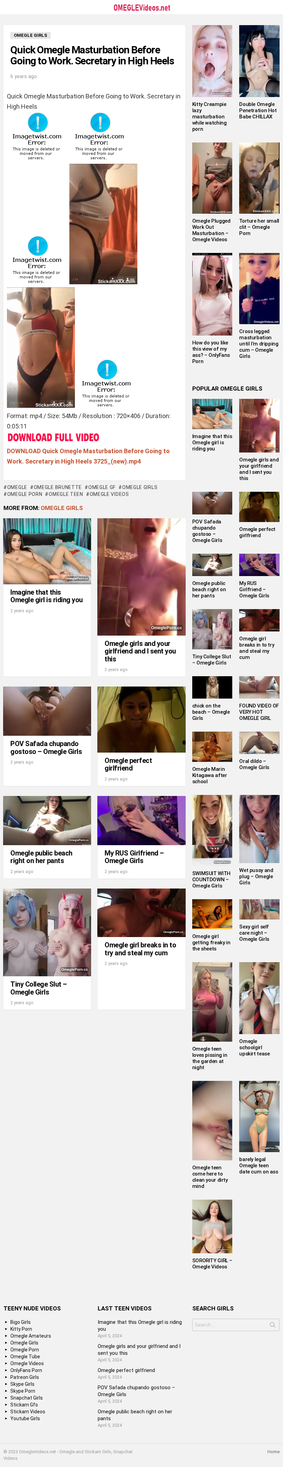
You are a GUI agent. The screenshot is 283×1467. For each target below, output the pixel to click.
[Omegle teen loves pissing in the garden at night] (212, 1002)
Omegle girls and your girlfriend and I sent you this (140, 651)
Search (273, 1326)
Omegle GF (102, 487)
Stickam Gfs (24, 1404)
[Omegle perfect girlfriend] (141, 719)
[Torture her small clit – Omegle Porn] (259, 178)
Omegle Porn (24, 494)
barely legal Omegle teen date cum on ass (258, 1165)
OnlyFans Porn (26, 1370)
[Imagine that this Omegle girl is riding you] (47, 551)
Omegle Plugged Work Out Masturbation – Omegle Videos (211, 230)
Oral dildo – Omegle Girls (254, 764)
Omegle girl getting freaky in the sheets (211, 942)
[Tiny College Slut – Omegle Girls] (47, 932)
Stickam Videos (27, 1411)
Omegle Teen (66, 494)
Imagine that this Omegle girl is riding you (46, 596)
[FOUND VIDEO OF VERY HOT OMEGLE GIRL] (259, 687)
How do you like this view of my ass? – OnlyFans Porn (211, 352)
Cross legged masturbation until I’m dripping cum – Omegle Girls (258, 343)
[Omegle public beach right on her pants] (47, 820)
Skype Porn (22, 1391)
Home (273, 1451)
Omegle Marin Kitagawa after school (209, 775)
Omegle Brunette (58, 487)
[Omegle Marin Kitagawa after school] (212, 747)
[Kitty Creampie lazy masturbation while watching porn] (212, 61)
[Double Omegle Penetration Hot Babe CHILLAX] (259, 61)
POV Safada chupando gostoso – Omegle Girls (46, 748)
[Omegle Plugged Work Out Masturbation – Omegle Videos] (212, 178)
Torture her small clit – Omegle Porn (259, 227)
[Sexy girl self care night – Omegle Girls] (259, 909)
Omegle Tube (25, 1356)
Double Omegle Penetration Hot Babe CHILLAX (257, 110)
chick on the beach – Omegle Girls (211, 712)
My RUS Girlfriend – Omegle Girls (134, 857)
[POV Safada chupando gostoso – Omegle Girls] (47, 711)
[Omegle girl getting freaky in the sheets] (212, 914)
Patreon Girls (24, 1377)
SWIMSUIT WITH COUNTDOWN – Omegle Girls (211, 879)
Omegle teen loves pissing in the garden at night (209, 1058)
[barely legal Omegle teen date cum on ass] (259, 1116)
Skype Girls (22, 1384)
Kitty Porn (21, 1329)
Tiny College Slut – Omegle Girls (38, 988)
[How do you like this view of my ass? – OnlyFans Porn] (212, 294)
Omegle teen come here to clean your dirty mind (210, 1177)
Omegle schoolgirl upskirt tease (254, 1047)
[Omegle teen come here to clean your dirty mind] (212, 1120)
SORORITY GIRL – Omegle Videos (212, 1263)
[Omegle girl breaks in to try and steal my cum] (141, 913)
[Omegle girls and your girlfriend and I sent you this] (141, 577)
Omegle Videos (109, 494)
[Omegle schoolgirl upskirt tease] (259, 998)
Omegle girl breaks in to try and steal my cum (140, 949)
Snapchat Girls (26, 1398)
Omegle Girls (139, 487)
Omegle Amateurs (30, 1336)
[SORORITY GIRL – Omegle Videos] (212, 1226)
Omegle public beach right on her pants (41, 857)
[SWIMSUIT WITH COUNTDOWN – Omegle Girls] (212, 830)
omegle (17, 487)
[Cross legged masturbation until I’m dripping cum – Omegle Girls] (259, 288)
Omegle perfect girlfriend (128, 764)
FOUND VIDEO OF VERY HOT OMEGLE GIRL (259, 712)
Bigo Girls (20, 1322)
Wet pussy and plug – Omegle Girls (256, 876)
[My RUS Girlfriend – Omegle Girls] (141, 820)
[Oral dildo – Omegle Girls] (259, 743)
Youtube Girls (25, 1418)
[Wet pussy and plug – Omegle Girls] (259, 829)
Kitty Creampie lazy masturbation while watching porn (209, 116)
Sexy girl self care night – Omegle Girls (254, 933)
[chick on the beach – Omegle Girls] (212, 687)
